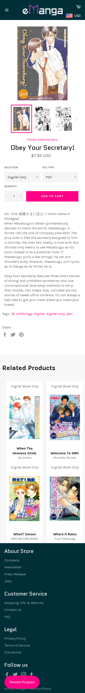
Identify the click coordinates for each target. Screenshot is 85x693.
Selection (11, 167)
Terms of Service (17, 645)
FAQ (7, 617)
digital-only (56, 314)
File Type (48, 167)
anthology (24, 314)
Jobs (8, 581)
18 (13, 314)
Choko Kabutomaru (42, 139)
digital (39, 314)
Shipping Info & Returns (23, 603)
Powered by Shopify (38, 688)
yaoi (69, 314)
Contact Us (12, 610)
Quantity (10, 186)
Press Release (15, 574)
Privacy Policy (15, 638)
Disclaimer (13, 652)
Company (11, 560)
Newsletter (13, 567)
